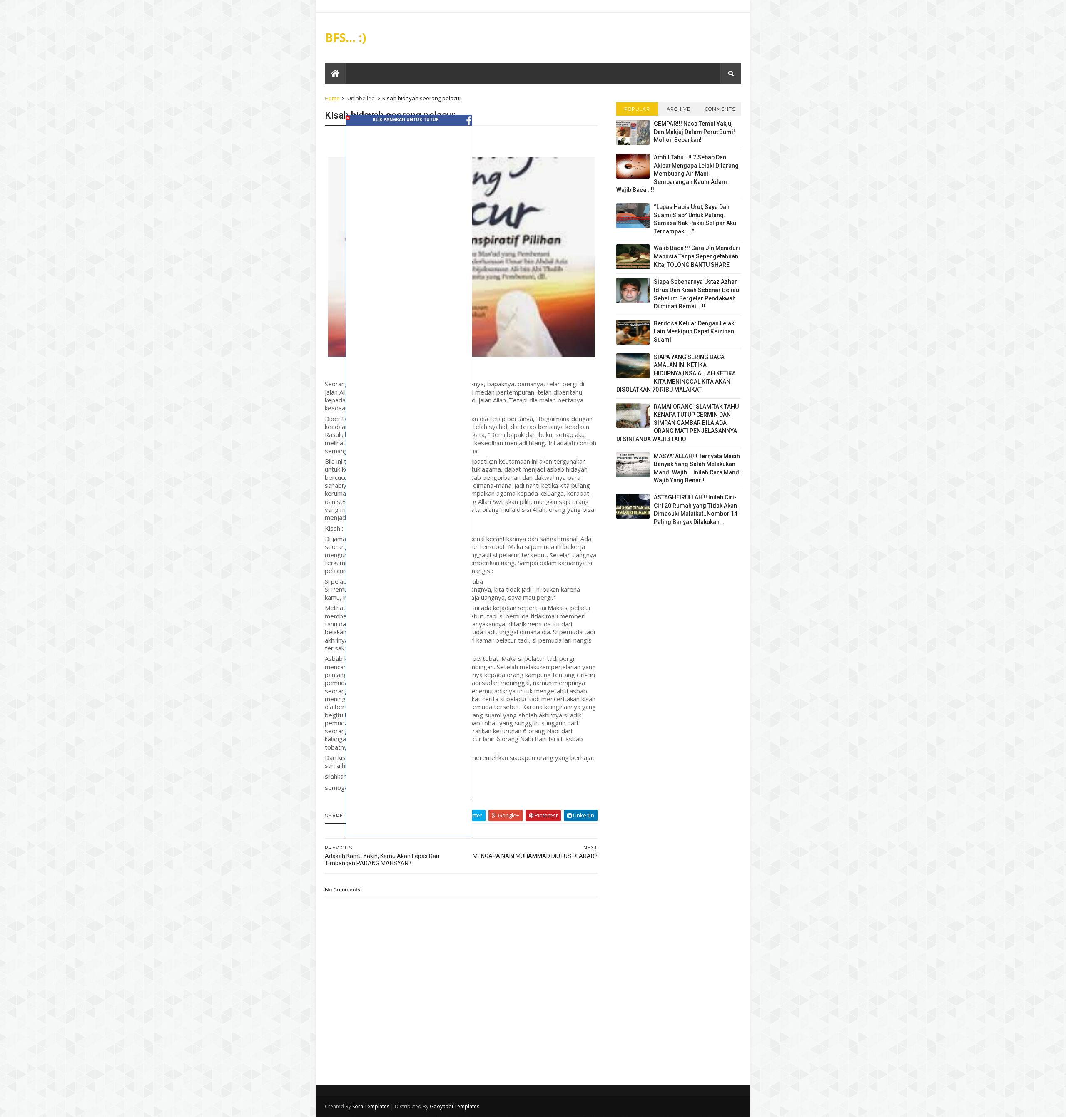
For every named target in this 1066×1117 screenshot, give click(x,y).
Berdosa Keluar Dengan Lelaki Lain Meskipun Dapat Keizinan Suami (695, 331)
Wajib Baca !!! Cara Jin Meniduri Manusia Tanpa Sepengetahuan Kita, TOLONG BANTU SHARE (697, 256)
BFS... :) (345, 37)
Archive (678, 109)
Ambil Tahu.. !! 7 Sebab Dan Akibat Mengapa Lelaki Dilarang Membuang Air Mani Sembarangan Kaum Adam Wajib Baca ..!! (677, 173)
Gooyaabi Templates (454, 1106)
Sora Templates (370, 1106)
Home (332, 98)
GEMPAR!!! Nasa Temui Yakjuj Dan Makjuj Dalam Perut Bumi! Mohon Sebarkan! (694, 131)
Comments (720, 109)
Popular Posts (637, 111)
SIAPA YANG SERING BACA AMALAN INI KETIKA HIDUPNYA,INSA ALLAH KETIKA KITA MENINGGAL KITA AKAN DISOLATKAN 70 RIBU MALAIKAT (676, 373)
